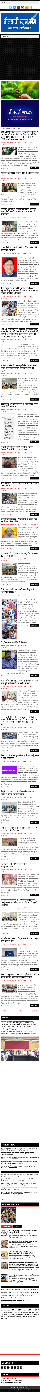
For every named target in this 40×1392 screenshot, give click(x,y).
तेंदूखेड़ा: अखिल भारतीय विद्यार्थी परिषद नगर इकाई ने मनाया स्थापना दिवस (18, 792)
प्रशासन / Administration (23, 1315)
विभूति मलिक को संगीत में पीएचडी (14, 642)
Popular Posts (7, 1226)
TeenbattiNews (30, 1389)
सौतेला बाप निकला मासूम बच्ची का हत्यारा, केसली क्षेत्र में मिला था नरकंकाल (17, 447)
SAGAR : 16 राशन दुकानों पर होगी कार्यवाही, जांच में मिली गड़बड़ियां (20, 756)
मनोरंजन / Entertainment (8, 1316)
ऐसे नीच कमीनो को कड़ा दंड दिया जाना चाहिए (11, 1301)
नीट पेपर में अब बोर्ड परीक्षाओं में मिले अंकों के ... (11, 1298)
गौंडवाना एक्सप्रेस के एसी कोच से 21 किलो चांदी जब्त (20, 173)
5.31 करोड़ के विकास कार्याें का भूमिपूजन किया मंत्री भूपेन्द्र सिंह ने (19, 590)
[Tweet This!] (8, 168)
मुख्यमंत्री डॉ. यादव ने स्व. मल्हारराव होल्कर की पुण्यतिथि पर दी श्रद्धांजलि (18, 1166)
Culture (25, 1310)
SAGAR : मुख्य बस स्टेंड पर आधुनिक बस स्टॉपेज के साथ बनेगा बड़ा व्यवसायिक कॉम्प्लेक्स (20, 975)
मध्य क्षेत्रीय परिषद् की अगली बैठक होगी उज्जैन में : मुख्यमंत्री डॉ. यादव (17, 1153)
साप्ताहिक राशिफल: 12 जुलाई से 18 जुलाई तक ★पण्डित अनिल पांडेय (19, 520)
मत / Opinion (35, 1314)
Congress (7, 1310)
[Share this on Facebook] (6, 168)
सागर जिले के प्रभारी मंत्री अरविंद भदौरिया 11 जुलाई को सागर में (19, 248)
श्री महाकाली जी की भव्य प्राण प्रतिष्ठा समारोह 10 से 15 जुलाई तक (19, 554)
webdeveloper (13, 1389)
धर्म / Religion (9, 1315)
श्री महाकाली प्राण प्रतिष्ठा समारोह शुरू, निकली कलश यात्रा (20, 484)
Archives (17, 1226)
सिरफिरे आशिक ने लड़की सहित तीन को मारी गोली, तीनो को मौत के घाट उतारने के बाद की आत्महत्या (18, 211)
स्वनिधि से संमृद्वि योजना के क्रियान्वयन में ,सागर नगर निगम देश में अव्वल (19, 828)
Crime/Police (16, 1310)
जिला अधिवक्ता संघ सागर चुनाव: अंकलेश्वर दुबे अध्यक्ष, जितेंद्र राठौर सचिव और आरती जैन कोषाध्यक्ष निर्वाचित (23, 1242)
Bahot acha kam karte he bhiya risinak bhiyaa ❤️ (15, 1289)
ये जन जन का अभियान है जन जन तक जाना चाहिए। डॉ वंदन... (15, 1292)
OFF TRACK (32, 1312)
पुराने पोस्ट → (35, 1010)
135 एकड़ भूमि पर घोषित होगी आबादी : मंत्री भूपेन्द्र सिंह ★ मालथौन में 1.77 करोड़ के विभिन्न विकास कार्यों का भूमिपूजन (19, 290)
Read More (34, 168)
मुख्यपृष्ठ (19, 1010)
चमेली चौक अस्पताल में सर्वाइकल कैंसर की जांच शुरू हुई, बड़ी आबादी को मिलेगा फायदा (19, 681)
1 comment (33, 524)
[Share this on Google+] (10, 168)
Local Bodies (25, 1312)
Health (20, 1312)
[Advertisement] (20, 59)
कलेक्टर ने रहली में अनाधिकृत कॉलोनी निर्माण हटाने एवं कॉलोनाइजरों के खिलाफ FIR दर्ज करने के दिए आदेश (21, 1252)
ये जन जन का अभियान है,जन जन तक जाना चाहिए (12, 1295)
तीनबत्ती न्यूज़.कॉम (25, 1387)
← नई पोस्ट (4, 1010)
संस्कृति (31, 1316)
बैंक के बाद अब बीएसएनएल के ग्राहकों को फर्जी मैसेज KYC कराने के (19, 405)
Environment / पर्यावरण (11, 1312)
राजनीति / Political (22, 1316)
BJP (2, 1310)
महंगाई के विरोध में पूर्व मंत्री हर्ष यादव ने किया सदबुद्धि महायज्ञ (18, 864)
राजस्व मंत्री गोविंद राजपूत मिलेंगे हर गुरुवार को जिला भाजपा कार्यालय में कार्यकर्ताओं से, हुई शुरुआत (19, 367)
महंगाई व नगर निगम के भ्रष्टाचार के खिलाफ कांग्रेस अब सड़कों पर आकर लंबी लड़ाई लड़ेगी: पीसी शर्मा (19, 902)
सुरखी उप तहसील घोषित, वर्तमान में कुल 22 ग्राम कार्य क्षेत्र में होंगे (20, 939)
